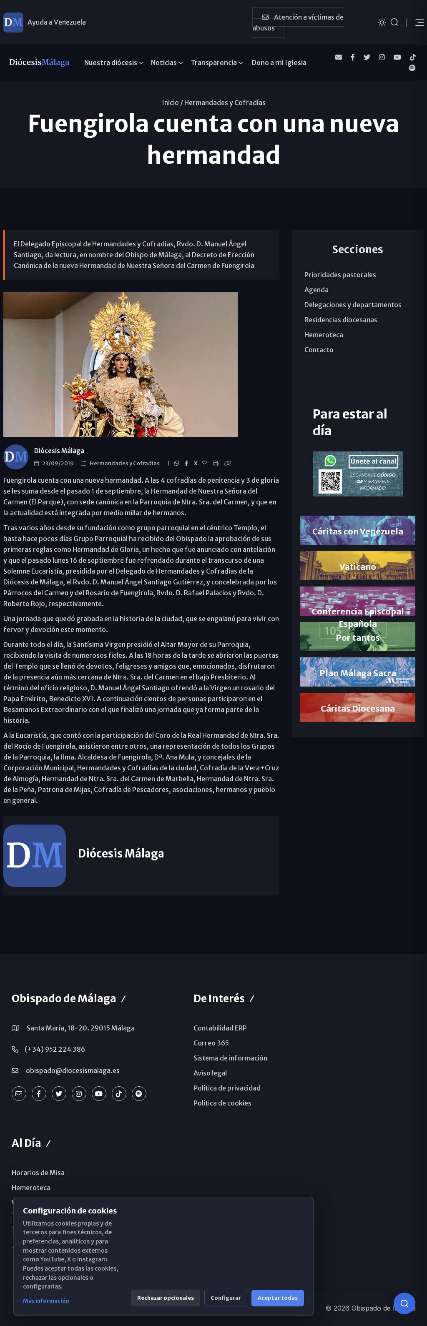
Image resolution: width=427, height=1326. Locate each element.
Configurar (226, 1297)
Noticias (164, 62)
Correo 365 (211, 1043)
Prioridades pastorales (340, 275)
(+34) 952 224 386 (55, 1049)
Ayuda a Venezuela (57, 22)
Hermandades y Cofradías (225, 102)
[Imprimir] (217, 463)
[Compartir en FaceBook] (188, 463)
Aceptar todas (278, 1297)
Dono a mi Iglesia (279, 62)
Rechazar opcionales (165, 1297)
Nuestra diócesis (110, 62)
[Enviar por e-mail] (206, 463)
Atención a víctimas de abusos (298, 22)
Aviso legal (210, 1073)
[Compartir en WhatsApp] (177, 463)
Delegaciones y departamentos (353, 305)
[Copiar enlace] (229, 463)
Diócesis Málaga (59, 451)
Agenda (316, 290)
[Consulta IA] (404, 1303)
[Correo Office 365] (338, 57)
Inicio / (172, 102)
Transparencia (214, 62)
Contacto (319, 350)
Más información (46, 1300)
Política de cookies (222, 1103)
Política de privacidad (227, 1088)
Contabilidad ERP (220, 1028)
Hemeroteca (323, 335)
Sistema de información (230, 1058)
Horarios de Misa (38, 1172)
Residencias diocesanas (340, 320)
